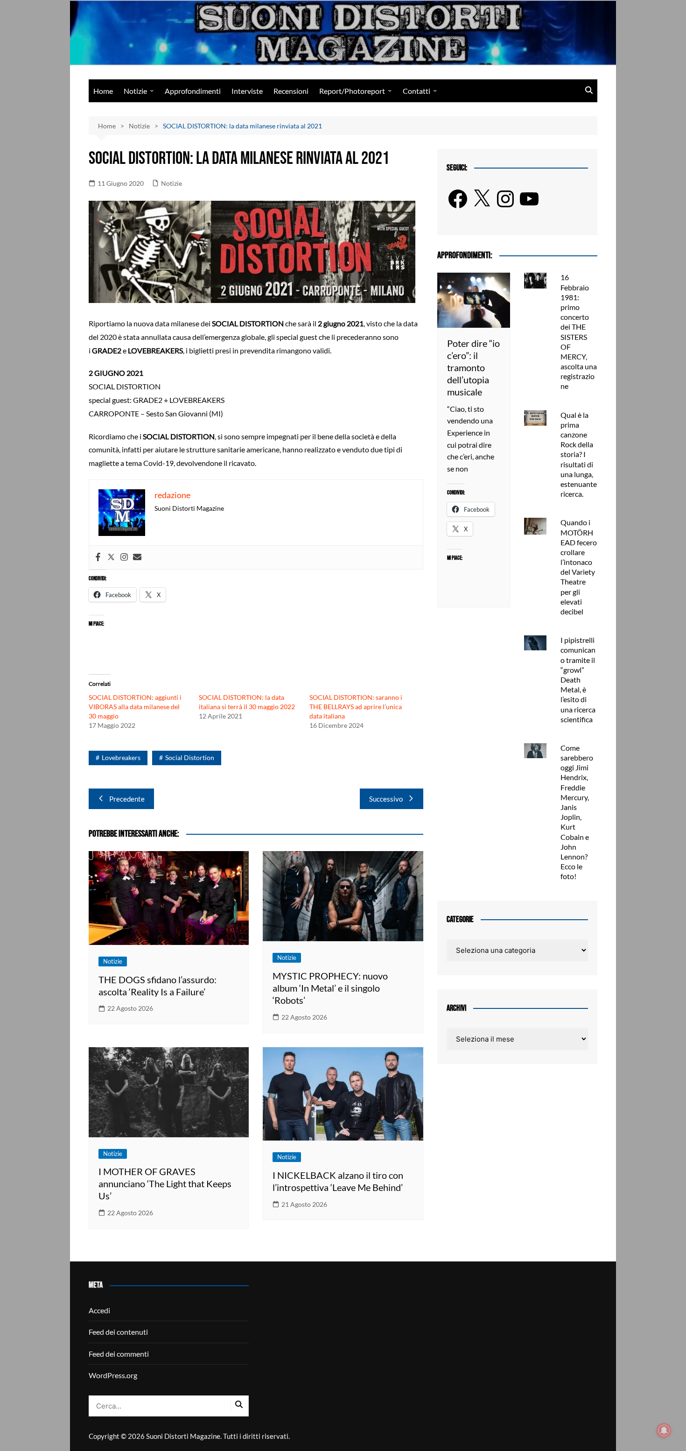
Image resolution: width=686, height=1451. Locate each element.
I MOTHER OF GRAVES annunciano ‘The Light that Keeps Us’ (164, 1183)
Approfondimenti (193, 90)
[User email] (137, 557)
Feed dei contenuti (118, 1331)
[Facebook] (98, 557)
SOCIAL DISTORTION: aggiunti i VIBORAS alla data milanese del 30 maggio (135, 706)
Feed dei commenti (119, 1353)
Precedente (127, 799)
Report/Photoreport (352, 90)
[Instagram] (124, 557)
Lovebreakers (121, 757)
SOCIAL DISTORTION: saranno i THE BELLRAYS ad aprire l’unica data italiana (355, 706)
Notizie (135, 90)
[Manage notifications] (664, 1430)
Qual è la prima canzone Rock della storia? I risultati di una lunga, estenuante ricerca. (578, 454)
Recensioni (290, 90)
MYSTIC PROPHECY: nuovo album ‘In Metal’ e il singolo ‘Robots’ (330, 988)
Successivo (386, 799)
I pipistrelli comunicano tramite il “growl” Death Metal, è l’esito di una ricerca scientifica (577, 679)
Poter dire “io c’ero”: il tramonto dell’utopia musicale (473, 367)
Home (103, 90)
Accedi (99, 1310)
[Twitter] (111, 557)
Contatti (416, 90)
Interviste (247, 90)
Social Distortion (189, 757)
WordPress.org (113, 1375)
